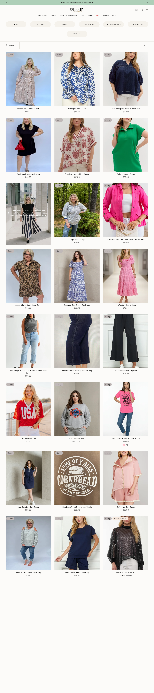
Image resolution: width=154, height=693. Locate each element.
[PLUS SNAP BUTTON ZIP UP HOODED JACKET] (125, 210)
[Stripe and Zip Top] (77, 210)
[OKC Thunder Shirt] (77, 409)
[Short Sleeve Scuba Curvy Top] (77, 543)
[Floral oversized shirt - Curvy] (77, 145)
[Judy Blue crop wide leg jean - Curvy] (77, 341)
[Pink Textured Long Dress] (125, 276)
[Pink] (124, 445)
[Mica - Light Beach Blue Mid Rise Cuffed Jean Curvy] (28, 341)
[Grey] (127, 445)
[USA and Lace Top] (28, 409)
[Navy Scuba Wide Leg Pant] (125, 341)
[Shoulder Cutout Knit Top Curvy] (28, 543)
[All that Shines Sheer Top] (125, 543)
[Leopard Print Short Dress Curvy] (28, 276)
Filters (11, 45)
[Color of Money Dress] (125, 145)
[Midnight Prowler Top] (77, 79)
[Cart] (147, 10)
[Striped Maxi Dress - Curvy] (28, 79)
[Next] (147, 3)
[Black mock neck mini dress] (28, 145)
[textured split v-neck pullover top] (125, 79)
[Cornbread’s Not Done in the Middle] (77, 478)
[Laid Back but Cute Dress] (28, 478)
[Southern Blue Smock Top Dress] (77, 276)
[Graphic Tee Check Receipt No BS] (125, 409)
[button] (43, 15)
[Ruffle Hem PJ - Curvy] (125, 478)
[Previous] (7, 3)
